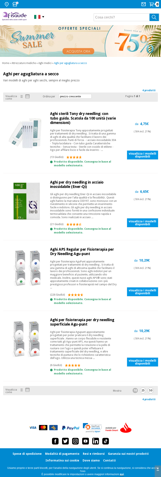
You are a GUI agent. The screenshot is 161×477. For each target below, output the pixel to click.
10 (135, 390)
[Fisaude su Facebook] (55, 441)
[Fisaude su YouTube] (85, 441)
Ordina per (49, 96)
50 (150, 390)
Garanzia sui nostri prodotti (128, 453)
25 (143, 390)
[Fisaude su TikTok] (105, 441)
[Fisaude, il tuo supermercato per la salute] (15, 16)
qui (122, 474)
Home (5, 63)
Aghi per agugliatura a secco (70, 63)
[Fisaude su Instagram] (75, 441)
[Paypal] (70, 428)
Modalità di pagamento (62, 453)
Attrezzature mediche (24, 63)
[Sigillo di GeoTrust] (92, 428)
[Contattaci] (144, 4)
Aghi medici (45, 63)
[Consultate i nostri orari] (15, 4)
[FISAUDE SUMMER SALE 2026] (80, 41)
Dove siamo (91, 460)
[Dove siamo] (7, 4)
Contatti (109, 460)
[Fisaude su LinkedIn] (95, 441)
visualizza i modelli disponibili (142, 155)
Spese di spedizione (27, 453)
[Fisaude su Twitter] (65, 441)
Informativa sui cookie (62, 460)
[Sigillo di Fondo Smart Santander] (119, 427)
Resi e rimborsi (94, 453)
